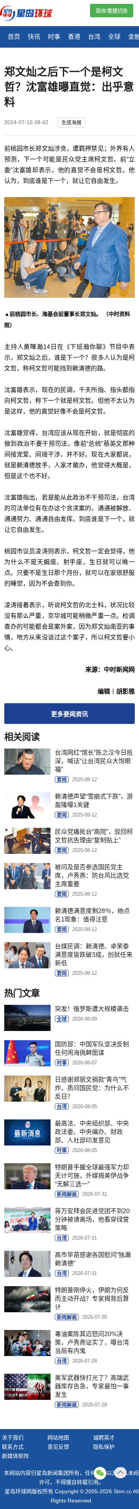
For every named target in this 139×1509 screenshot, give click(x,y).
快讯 (34, 36)
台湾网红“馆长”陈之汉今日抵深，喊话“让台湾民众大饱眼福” (94, 761)
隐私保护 (104, 1447)
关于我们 (13, 1437)
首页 (14, 36)
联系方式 (13, 1447)
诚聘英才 (104, 1437)
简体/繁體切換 (111, 11)
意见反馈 (58, 1447)
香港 (74, 36)
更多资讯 (69, 714)
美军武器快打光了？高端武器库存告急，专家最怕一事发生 (92, 1386)
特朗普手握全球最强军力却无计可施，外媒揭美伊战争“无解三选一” (92, 1175)
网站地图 (58, 1437)
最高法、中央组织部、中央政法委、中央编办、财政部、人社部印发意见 (92, 1132)
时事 (54, 36)
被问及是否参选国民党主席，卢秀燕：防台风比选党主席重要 (92, 875)
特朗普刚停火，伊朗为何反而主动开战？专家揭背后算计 (92, 1298)
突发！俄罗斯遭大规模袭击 (92, 1009)
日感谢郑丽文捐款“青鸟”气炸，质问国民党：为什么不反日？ (92, 1088)
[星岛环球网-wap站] (31, 14)
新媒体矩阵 (15, 1456)
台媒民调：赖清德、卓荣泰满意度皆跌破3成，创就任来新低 (93, 954)
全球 (114, 36)
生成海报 (71, 122)
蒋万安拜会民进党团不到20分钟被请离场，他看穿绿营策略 (92, 1219)
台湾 (94, 36)
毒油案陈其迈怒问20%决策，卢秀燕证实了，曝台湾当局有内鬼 (92, 1342)
